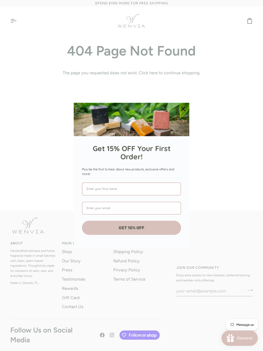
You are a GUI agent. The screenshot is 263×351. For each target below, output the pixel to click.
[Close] (183, 109)
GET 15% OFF (131, 227)
